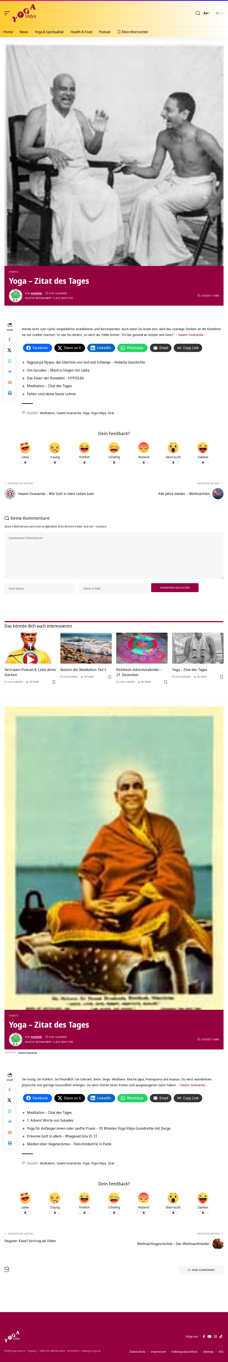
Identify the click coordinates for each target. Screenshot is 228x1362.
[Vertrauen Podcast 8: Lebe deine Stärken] (30, 648)
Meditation (47, 413)
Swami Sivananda (69, 413)
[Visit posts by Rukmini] (15, 295)
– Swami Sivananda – (190, 334)
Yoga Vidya (98, 413)
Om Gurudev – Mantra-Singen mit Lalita (58, 370)
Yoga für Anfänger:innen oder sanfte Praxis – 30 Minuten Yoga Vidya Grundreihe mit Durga (98, 1128)
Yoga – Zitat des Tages (189, 669)
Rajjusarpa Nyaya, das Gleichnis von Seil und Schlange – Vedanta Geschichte (86, 362)
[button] (8, 13)
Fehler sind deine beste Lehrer (51, 393)
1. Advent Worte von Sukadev (50, 1120)
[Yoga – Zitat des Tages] (198, 648)
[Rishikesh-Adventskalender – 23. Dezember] (142, 648)
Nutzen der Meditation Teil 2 (83, 669)
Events (13, 271)
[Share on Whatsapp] (9, 361)
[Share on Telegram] (9, 371)
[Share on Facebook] (9, 339)
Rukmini (36, 293)
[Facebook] (204, 1337)
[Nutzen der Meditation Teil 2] (86, 648)
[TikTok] (221, 1337)
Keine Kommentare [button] (203, 1270)
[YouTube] (209, 1337)
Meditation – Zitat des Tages (49, 385)
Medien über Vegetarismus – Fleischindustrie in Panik (69, 1143)
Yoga (86, 413)
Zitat (111, 413)
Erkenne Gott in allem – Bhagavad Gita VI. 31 (62, 1136)
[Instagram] (215, 1337)
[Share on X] (9, 350)
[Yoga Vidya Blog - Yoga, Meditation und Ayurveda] (24, 13)
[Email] (9, 382)
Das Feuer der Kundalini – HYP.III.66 (55, 378)
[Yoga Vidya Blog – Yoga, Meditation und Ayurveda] (12, 1336)
